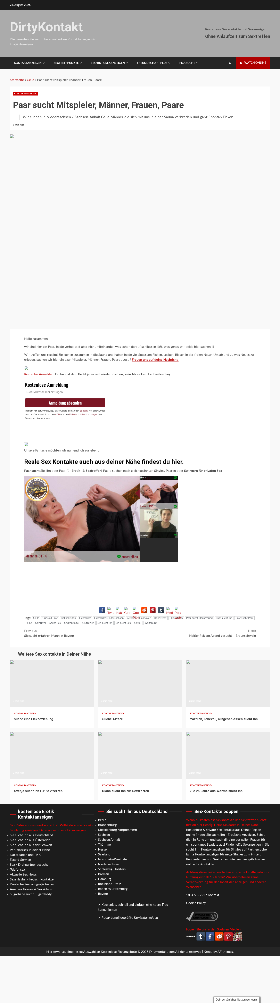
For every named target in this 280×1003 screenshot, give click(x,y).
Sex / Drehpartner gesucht (29, 864)
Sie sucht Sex (123, 623)
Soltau (137, 623)
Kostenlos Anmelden (38, 374)
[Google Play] (136, 610)
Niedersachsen (108, 864)
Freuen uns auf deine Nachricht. (155, 359)
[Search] (230, 63)
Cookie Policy (196, 903)
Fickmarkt (85, 618)
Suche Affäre (140, 683)
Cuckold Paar (50, 618)
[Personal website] (178, 610)
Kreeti (208, 951)
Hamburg (104, 879)
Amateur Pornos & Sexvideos (31, 889)
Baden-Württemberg (112, 888)
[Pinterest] (152, 610)
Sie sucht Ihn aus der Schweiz (31, 845)
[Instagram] (119, 610)
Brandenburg (107, 825)
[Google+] (127, 610)
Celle (30, 80)
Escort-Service (20, 859)
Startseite (17, 80)
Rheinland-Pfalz (109, 884)
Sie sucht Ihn (105, 623)
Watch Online (255, 62)
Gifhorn (131, 618)
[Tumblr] (161, 610)
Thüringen (105, 844)
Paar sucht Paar (244, 618)
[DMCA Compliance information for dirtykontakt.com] (202, 916)
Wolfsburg (151, 623)
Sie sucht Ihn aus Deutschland (31, 835)
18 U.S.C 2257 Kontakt (202, 895)
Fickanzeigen (68, 618)
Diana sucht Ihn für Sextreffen (140, 755)
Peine (28, 623)
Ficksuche (187, 63)
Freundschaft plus (152, 63)
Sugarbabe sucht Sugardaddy (31, 894)
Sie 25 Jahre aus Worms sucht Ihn (228, 755)
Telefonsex (17, 869)
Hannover (145, 618)
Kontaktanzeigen (28, 63)
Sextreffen (88, 623)
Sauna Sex (55, 623)
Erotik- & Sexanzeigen (108, 63)
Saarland (104, 854)
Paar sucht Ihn (224, 618)
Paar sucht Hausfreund (199, 618)
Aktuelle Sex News (23, 874)
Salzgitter (40, 623)
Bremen (103, 874)
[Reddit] (144, 610)
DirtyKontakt (46, 26)
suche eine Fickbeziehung (52, 683)
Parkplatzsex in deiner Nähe (30, 850)
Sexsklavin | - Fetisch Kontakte (31, 879)
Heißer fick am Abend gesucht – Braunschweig (222, 633)
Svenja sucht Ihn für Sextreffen (52, 755)
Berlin (102, 820)
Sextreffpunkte (66, 63)
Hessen (103, 849)
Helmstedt (160, 618)
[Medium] (169, 610)
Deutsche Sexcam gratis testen (32, 884)
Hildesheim (176, 618)
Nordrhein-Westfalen (113, 859)
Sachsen (104, 834)
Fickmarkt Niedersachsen (109, 618)
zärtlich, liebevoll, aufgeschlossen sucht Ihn (228, 683)
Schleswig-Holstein (112, 869)
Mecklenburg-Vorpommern (117, 829)
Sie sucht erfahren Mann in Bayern (49, 633)
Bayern (103, 893)
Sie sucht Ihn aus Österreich (30, 840)
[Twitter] (110, 610)
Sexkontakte (71, 623)
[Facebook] (102, 610)
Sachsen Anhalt (109, 839)
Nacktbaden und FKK (25, 854)
